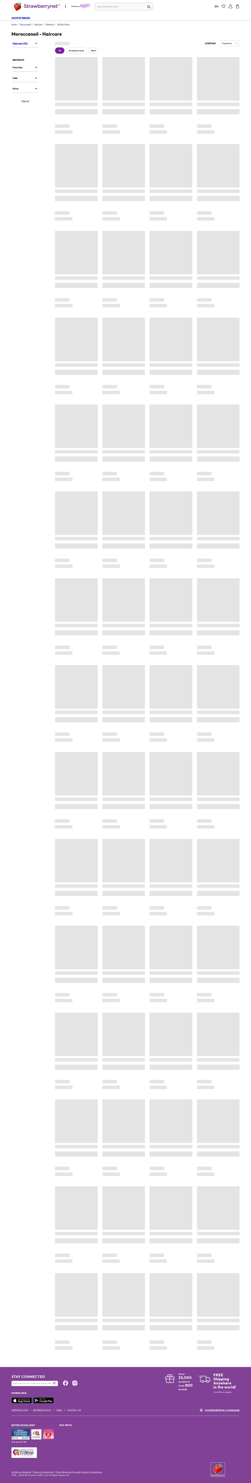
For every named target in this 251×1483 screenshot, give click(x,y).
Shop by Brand (20, 17)
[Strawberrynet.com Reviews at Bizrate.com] (20, 1439)
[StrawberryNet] (35, 6)
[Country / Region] (217, 6)
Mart (93, 50)
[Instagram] (75, 1383)
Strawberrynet (76, 50)
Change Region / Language (222, 1410)
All (60, 50)
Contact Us (74, 1410)
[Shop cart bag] (237, 6)
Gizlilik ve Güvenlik (21, 1472)
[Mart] (80, 7)
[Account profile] (230, 6)
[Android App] (44, 1402)
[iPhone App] (22, 1402)
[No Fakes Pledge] (48, 1437)
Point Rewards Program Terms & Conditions (79, 1472)
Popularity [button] (227, 43)
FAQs (59, 1410)
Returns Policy (42, 1410)
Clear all (25, 101)
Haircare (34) (20, 43)
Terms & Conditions (43, 1472)
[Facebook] (65, 1383)
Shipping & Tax (19, 1410)
